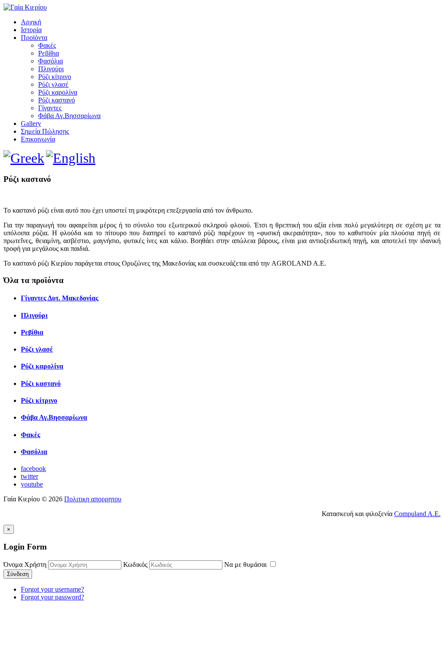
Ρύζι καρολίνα (57, 92)
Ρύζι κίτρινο (54, 76)
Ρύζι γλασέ (53, 84)
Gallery (31, 123)
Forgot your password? (52, 597)
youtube (32, 484)
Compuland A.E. (417, 513)
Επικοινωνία (38, 139)
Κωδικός (135, 564)
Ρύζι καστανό (56, 100)
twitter (29, 476)
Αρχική (31, 22)
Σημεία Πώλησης (45, 131)
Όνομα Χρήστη (24, 564)
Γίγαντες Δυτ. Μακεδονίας (59, 298)
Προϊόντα (34, 37)
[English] (70, 158)
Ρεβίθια (48, 53)
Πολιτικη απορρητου (92, 499)
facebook (33, 468)
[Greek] (23, 158)
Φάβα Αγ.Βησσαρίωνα (69, 115)
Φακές (47, 45)
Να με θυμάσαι (246, 564)
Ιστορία (31, 29)
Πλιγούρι (51, 68)
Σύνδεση (18, 574)
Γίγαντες (50, 108)
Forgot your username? (52, 589)
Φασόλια (50, 61)
